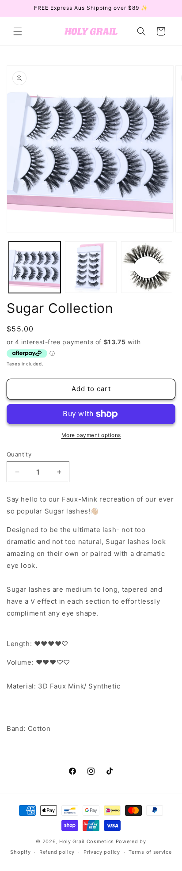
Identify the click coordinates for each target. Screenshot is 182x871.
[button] (17, 31)
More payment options (91, 435)
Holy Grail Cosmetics (87, 841)
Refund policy (57, 852)
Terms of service (150, 852)
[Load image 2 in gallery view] (91, 267)
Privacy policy (101, 852)
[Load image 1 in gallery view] (35, 267)
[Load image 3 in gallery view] (147, 267)
